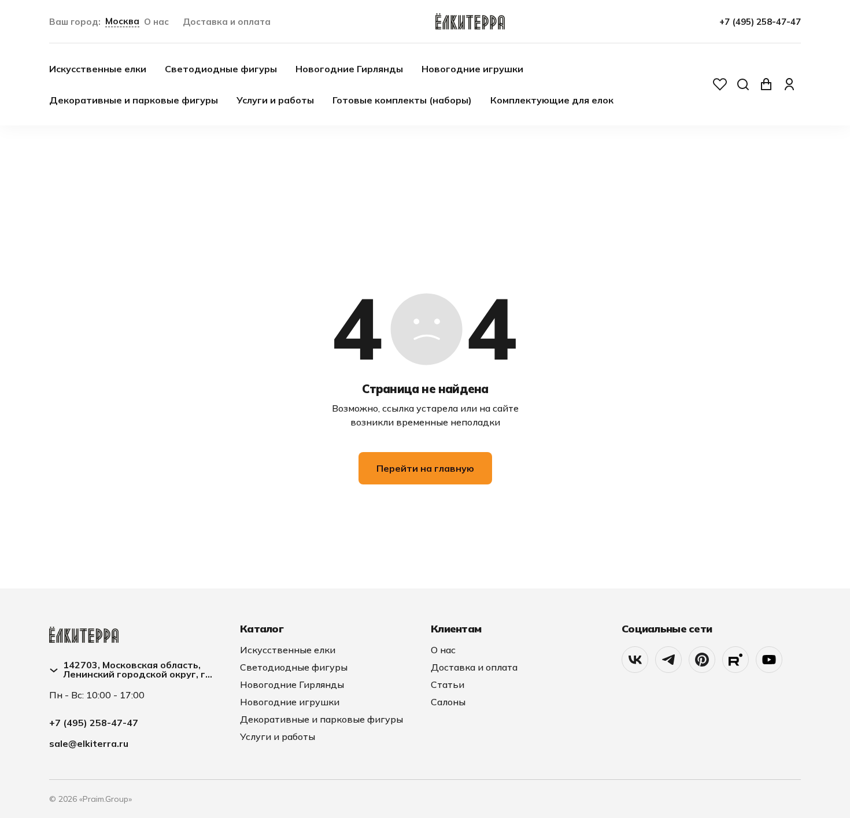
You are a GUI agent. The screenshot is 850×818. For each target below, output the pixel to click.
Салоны (448, 702)
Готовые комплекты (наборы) (402, 100)
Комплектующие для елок (552, 100)
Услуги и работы (275, 100)
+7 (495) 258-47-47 (760, 21)
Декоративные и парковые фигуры (133, 100)
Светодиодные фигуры (221, 69)
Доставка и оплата (227, 21)
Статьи (447, 684)
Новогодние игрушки (472, 69)
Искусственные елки (97, 69)
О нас (156, 21)
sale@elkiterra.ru (88, 743)
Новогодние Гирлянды (349, 69)
